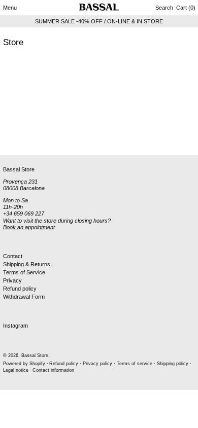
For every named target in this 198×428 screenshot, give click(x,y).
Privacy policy (97, 363)
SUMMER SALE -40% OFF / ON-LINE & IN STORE (99, 21)
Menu (10, 8)
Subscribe (15, 138)
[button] (164, 8)
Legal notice (15, 370)
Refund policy (20, 289)
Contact (12, 256)
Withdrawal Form (24, 297)
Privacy (12, 280)
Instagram (15, 326)
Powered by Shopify (24, 363)
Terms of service (134, 363)
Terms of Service (24, 272)
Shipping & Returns (26, 264)
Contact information (53, 370)
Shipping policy (172, 363)
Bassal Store (34, 355)
